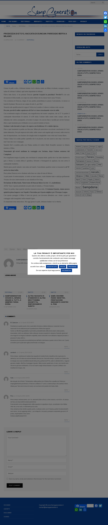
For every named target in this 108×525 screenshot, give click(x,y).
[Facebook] (105, 13)
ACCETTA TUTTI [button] (52, 266)
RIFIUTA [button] (62, 266)
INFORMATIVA (66, 270)
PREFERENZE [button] (72, 266)
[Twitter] (105, 17)
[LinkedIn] (105, 26)
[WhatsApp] (105, 22)
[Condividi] (105, 30)
